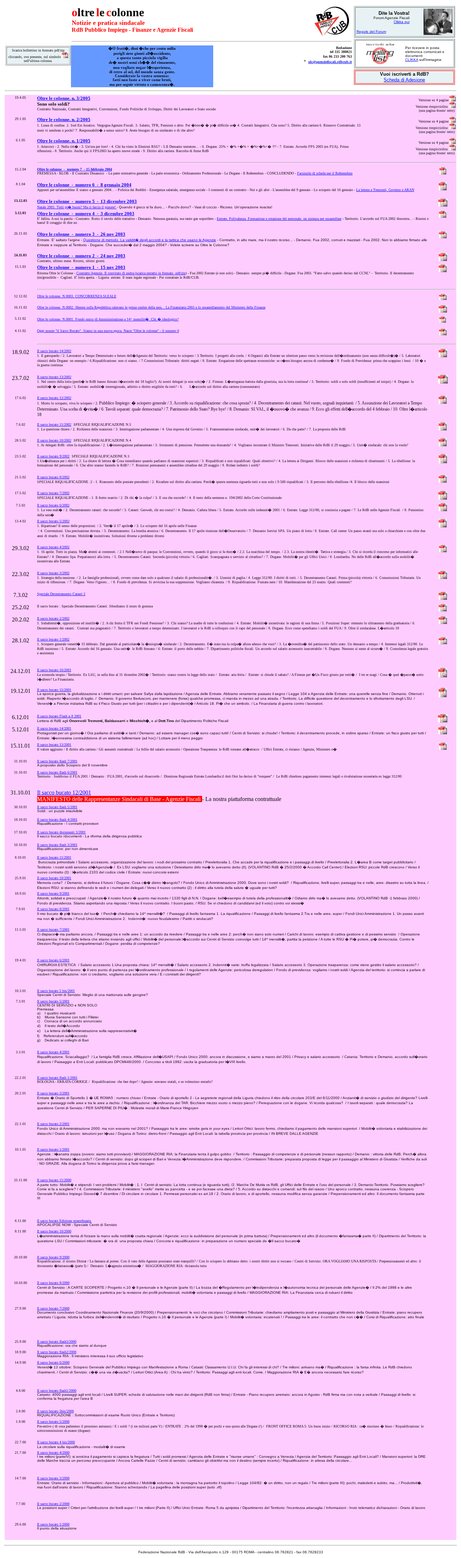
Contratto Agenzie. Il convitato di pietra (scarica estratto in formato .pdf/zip (130, 273)
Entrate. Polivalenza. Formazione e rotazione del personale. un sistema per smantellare (279, 219)
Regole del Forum (371, 32)
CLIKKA (411, 60)
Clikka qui (401, 22)
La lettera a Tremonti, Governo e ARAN (385, 190)
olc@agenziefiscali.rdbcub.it (330, 62)
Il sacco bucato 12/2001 (64, 792)
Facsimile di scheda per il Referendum (325, 173)
